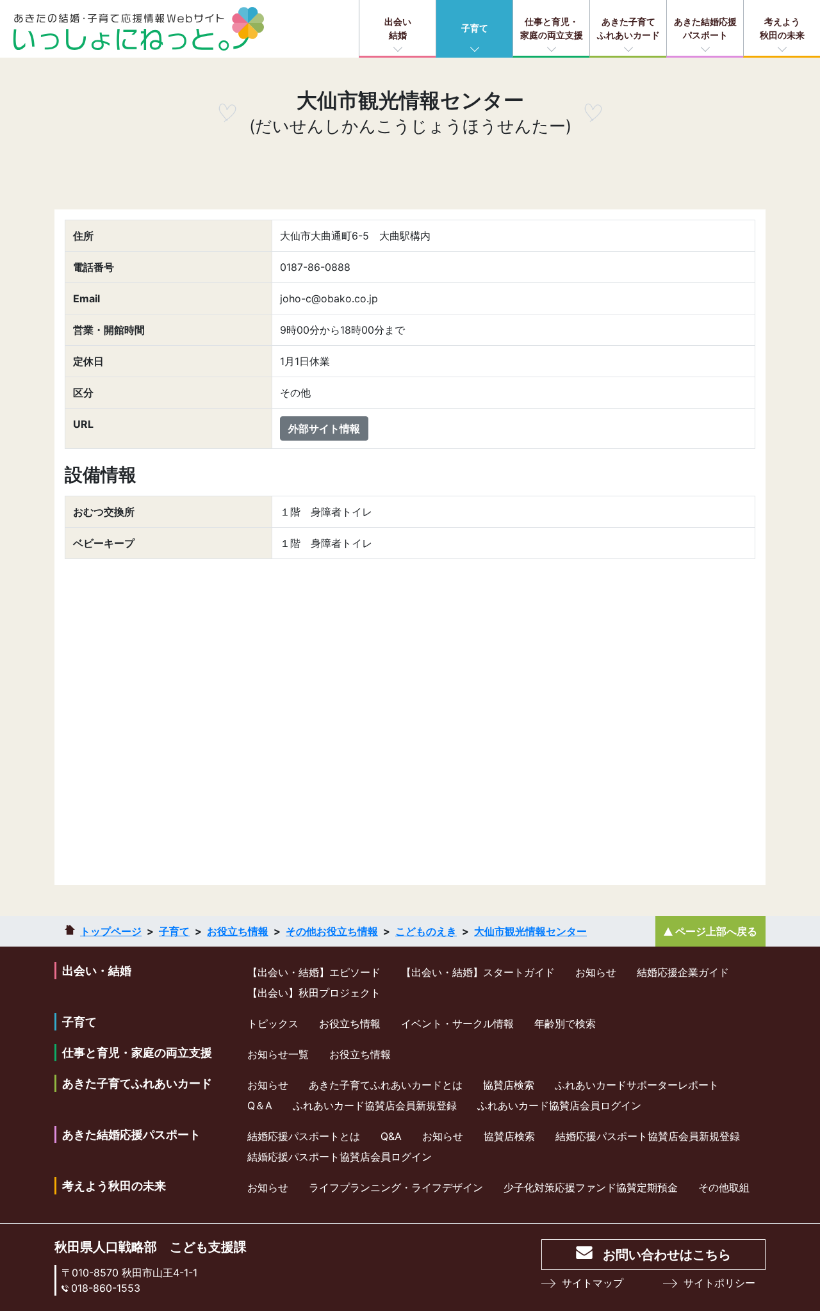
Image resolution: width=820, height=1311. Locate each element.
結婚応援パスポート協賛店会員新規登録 (647, 1136)
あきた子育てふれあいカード (628, 28)
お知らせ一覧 (278, 1054)
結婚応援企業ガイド (683, 972)
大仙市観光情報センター (530, 931)
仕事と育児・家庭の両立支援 (551, 28)
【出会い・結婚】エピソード (314, 972)
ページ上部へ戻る (716, 931)
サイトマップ (592, 1282)
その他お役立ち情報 (332, 931)
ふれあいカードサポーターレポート (637, 1085)
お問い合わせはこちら (667, 1254)
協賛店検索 (508, 1085)
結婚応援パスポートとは (303, 1136)
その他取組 (724, 1187)
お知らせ (595, 972)
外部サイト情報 (324, 428)
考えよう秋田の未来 (782, 28)
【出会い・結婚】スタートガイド (478, 972)
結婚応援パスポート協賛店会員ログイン (339, 1156)
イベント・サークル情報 (457, 1023)
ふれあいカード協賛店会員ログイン (559, 1105)
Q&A (391, 1136)
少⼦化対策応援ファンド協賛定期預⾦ (591, 1187)
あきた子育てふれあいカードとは (386, 1085)
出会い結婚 (397, 28)
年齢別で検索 (565, 1023)
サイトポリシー (719, 1282)
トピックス (273, 1023)
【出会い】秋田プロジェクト (314, 992)
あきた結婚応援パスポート (705, 28)
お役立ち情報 (237, 931)
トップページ (111, 931)
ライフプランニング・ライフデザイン (396, 1187)
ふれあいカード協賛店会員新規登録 (375, 1105)
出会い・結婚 (96, 970)
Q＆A (259, 1105)
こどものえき (426, 931)
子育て (474, 27)
